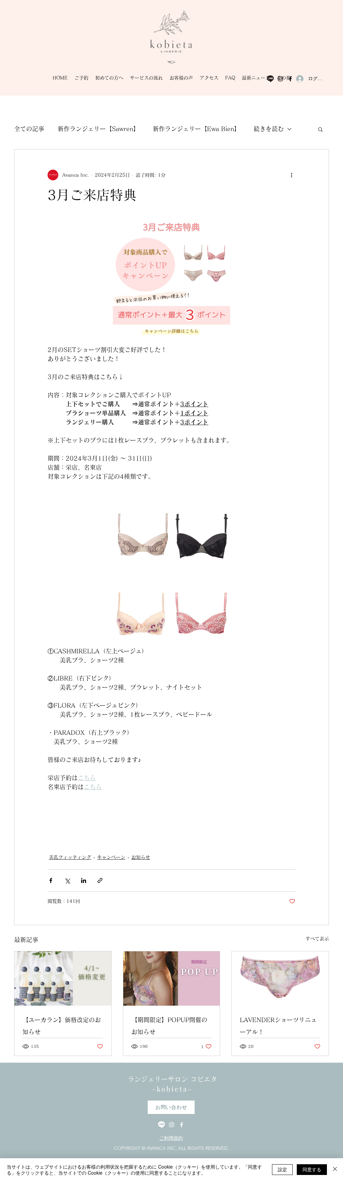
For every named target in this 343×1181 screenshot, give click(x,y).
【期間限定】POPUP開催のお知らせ (169, 1026)
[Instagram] (280, 78)
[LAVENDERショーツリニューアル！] (280, 978)
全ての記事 (29, 129)
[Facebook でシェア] (51, 880)
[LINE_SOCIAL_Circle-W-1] (270, 78)
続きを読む (269, 129)
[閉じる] (335, 1170)
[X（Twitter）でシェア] (67, 880)
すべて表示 (317, 938)
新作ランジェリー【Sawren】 (98, 129)
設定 (282, 1169)
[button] (320, 129)
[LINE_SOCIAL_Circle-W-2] (161, 1124)
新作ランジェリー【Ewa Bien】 (196, 129)
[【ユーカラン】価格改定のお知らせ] (62, 978)
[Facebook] (290, 78)
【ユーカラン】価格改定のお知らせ (61, 1026)
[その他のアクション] (291, 175)
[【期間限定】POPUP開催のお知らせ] (171, 978)
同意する (311, 1169)
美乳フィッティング (70, 857)
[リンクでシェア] (100, 880)
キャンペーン (111, 857)
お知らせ (140, 857)
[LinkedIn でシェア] (83, 880)
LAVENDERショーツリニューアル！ (278, 1026)
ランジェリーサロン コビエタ (172, 1079)
